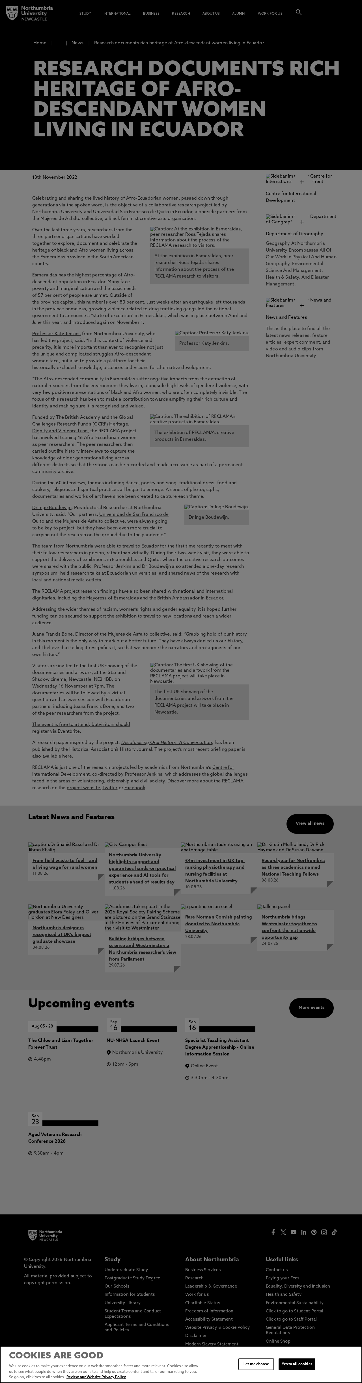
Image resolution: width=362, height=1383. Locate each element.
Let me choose (256, 1364)
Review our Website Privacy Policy (96, 1377)
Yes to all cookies (297, 1364)
